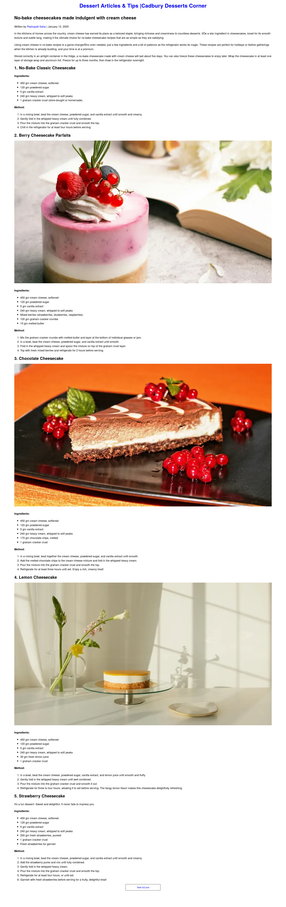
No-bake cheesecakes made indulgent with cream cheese (75, 17)
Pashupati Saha (36, 26)
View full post (143, 887)
